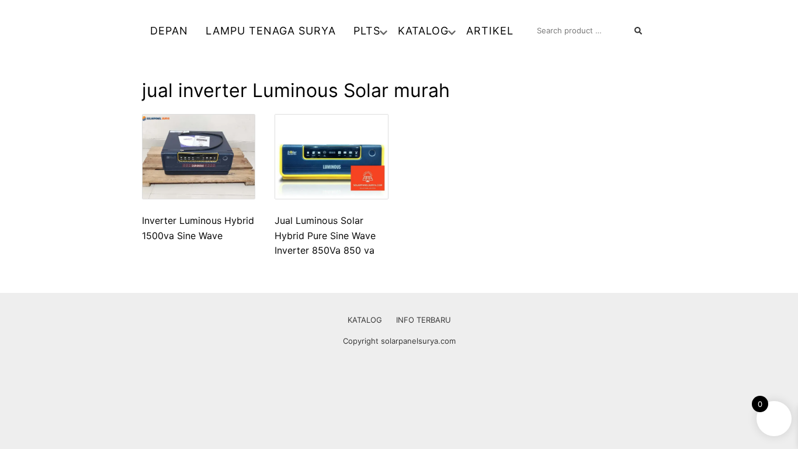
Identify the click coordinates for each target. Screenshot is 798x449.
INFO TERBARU (423, 319)
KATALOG (423, 31)
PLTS (366, 31)
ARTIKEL (490, 31)
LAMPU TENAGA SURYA (271, 31)
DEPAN (169, 31)
